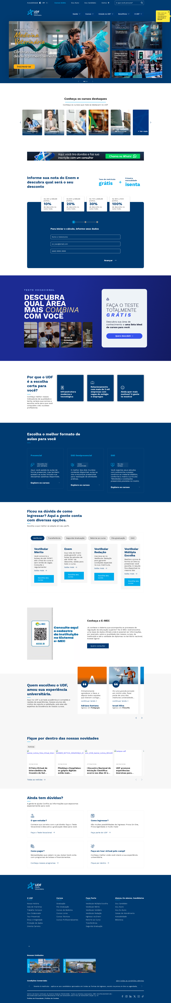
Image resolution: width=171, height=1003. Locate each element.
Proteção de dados (35, 923)
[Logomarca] (40, 12)
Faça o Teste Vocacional (41, 832)
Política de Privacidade (35, 998)
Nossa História (33, 904)
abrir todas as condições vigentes (130, 981)
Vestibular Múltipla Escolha (97, 904)
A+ (44, 3)
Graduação (60, 904)
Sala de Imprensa (34, 907)
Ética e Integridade (34, 920)
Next (150, 122)
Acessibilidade (32, 3)
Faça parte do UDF (99, 832)
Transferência (91, 923)
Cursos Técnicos (63, 917)
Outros (104, 3)
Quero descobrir (123, 336)
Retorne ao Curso (93, 920)
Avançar (108, 260)
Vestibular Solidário (94, 910)
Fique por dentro (98, 863)
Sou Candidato (90, 3)
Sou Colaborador (34, 913)
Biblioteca (119, 920)
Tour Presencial (33, 917)
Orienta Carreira (33, 926)
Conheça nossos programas (43, 863)
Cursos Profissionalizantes (67, 920)
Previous (20, 122)
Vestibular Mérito (93, 907)
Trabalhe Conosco (34, 910)
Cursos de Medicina (64, 910)
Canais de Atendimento (125, 913)
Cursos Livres (62, 913)
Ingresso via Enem (93, 917)
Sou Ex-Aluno (120, 910)
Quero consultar (98, 646)
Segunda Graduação (94, 926)
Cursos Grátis (60, 3)
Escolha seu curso (43, 579)
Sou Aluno (75, 3)
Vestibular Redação (94, 913)
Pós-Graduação (62, 907)
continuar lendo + (89, 701)
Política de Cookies (52, 998)
